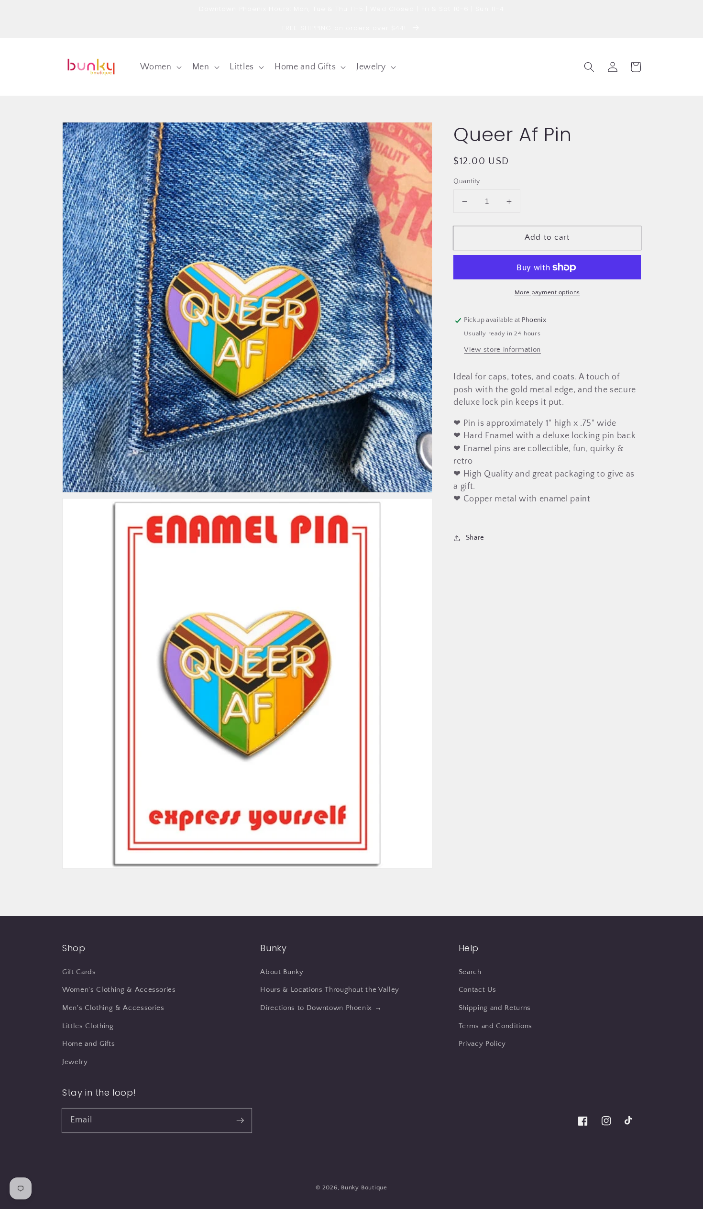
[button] (160, 66)
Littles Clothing (88, 1026)
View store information (502, 349)
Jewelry (75, 1062)
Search (470, 972)
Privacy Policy (482, 1044)
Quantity (466, 181)
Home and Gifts (88, 1044)
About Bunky (281, 972)
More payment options (547, 292)
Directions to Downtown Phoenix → (321, 1008)
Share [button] (475, 537)
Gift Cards (79, 972)
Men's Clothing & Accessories (113, 1008)
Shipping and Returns (495, 1008)
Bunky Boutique (364, 1187)
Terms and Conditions (495, 1026)
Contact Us (477, 990)
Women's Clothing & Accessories (119, 990)
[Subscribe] (240, 1120)
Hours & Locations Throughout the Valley (329, 990)
